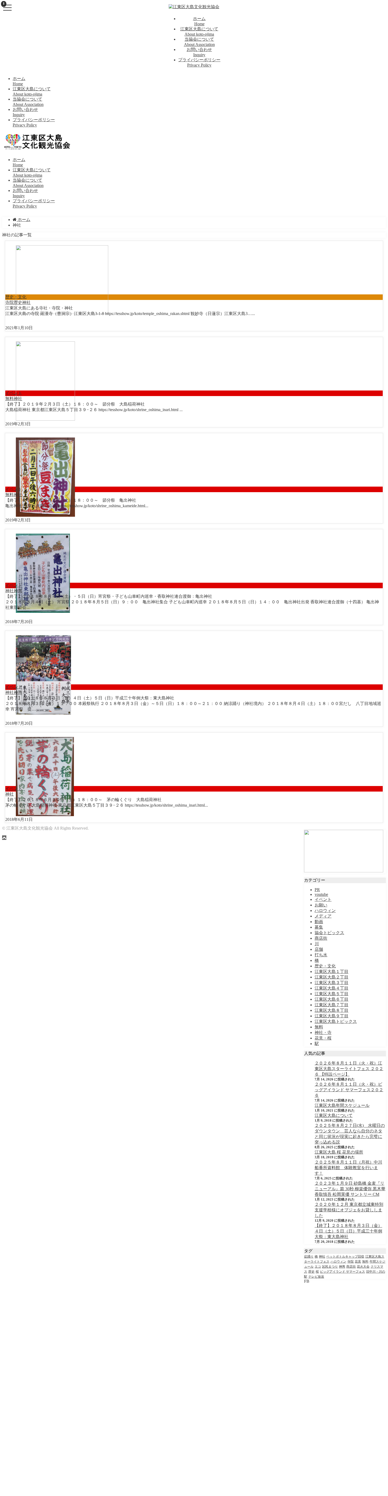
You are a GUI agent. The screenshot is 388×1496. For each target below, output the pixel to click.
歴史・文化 (15, 297)
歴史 (18, 302)
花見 (358, 1261)
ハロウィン (325, 910)
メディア (323, 916)
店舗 (319, 949)
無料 (9, 398)
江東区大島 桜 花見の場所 (339, 1152)
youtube (321, 894)
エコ (318, 1266)
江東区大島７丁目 (331, 1005)
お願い (321, 905)
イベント (13, 393)
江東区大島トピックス (336, 1021)
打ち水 (321, 955)
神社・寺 (323, 1032)
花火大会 (363, 1266)
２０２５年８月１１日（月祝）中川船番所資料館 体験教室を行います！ (348, 1167)
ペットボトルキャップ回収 (345, 1256)
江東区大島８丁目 (331, 1010)
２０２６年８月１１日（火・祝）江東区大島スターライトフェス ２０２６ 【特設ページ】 (349, 1068)
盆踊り (309, 1256)
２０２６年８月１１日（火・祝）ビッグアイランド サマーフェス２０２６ (349, 1090)
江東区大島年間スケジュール (342, 1105)
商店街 (321, 938)
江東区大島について (334, 1115)
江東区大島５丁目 (331, 993)
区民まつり (330, 1266)
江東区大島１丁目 (331, 971)
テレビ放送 (316, 1276)
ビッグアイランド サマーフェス (342, 1271)
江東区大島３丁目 (331, 982)
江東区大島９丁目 (331, 1016)
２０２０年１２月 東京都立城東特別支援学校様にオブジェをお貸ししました (349, 1210)
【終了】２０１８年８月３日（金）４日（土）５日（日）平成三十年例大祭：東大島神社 (348, 1231)
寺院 (9, 302)
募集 (319, 927)
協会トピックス (329, 932)
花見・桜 (323, 1038)
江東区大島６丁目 (331, 999)
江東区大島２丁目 (331, 977)
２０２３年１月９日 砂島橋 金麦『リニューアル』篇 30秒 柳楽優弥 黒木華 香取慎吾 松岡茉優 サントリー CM (350, 1189)
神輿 (18, 591)
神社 (26, 302)
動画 (319, 921)
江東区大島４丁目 (331, 988)
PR (317, 889)
